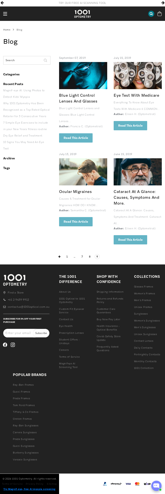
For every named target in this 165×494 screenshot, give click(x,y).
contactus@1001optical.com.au (28, 307)
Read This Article (76, 138)
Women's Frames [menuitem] (144, 293)
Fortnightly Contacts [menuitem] (147, 354)
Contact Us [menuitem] (66, 319)
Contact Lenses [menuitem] (143, 340)
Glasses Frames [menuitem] (143, 286)
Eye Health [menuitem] (66, 326)
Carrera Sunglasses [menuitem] (25, 432)
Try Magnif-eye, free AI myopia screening (29, 489)
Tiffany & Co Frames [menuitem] (25, 411)
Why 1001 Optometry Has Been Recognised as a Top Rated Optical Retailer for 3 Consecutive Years (26, 110)
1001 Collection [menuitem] (144, 368)
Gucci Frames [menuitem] (21, 391)
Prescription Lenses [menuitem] (71, 332)
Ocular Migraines (75, 191)
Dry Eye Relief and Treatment (22, 135)
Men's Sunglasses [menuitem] (145, 327)
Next (163, 3)
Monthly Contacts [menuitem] (145, 361)
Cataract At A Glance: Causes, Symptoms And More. (136, 197)
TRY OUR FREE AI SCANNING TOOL (82, 3)
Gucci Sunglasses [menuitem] (24, 445)
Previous (2, 3)
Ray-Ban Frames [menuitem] (23, 384)
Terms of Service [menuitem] (69, 356)
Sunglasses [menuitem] (141, 313)
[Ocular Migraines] (83, 171)
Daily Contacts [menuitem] (143, 347)
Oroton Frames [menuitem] (22, 418)
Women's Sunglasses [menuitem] (147, 320)
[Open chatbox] (156, 486)
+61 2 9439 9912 (18, 299)
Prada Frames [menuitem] (21, 398)
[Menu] (5, 13)
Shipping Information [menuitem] (110, 291)
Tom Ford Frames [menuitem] (24, 405)
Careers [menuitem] (64, 349)
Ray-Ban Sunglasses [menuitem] (25, 425)
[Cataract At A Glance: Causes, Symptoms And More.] (138, 171)
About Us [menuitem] (65, 291)
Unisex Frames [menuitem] (143, 307)
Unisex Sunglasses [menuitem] (145, 334)
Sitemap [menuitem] (52, 483)
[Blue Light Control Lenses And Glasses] (83, 75)
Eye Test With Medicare (136, 95)
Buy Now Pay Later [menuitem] (108, 319)
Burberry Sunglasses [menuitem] (25, 452)
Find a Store (16, 292)
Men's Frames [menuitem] (142, 300)
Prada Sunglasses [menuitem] (24, 439)
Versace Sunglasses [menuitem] (25, 459)
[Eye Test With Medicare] (138, 75)
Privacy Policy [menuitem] (35, 483)
